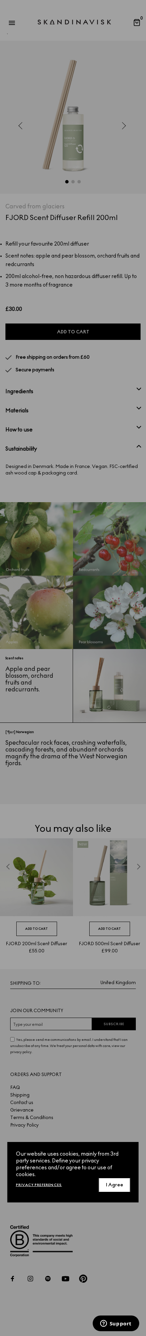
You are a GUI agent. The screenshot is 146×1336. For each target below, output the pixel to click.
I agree (114, 1185)
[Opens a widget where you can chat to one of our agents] (115, 1324)
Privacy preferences (39, 1185)
